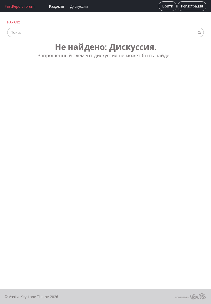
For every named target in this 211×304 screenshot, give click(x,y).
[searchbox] (105, 32)
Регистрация (192, 6)
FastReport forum (19, 6)
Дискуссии (79, 6)
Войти (167, 6)
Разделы (56, 6)
